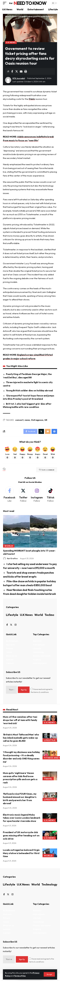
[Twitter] (23, 494)
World (9, 546)
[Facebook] (9, 494)
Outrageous (37, 420)
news (27, 420)
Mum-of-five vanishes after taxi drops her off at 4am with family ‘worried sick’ (20, 720)
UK (45, 420)
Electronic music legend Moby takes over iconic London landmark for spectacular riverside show (21, 818)
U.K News (10, 42)
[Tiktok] (50, 494)
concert (19, 420)
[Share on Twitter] (17, 71)
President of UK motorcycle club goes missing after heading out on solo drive (21, 835)
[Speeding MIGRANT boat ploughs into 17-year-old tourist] (30, 531)
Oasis (32, 99)
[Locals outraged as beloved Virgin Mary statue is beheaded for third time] (50, 852)
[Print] (26, 71)
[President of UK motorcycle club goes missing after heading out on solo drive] (50, 835)
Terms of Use (20, 976)
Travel (48, 778)
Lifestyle (12, 615)
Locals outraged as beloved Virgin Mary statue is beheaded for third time (21, 853)
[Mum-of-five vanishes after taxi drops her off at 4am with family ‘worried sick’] (50, 719)
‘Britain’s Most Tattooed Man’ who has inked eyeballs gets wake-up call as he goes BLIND (21, 737)
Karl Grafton (12, 558)
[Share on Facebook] (12, 71)
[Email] (21, 71)
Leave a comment (48, 470)
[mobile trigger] (5, 3)
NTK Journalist (19, 78)
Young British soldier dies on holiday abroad (29, 390)
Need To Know (30, 3)
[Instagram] (36, 494)
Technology (49, 884)
